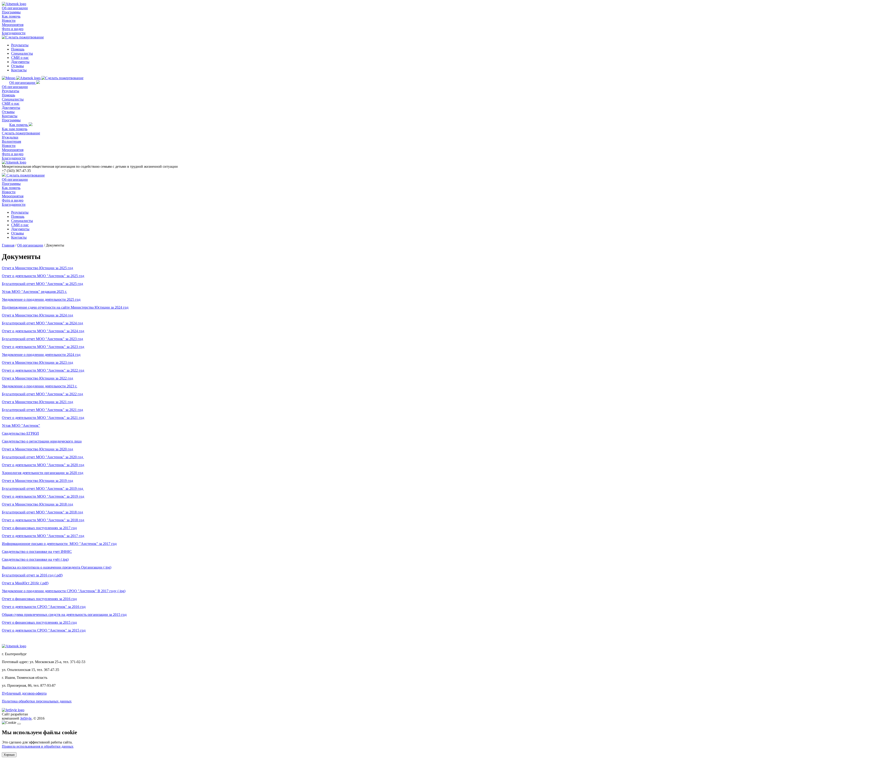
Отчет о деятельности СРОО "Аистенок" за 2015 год (44, 630)
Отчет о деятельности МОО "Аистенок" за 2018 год (43, 520)
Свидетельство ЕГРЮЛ (20, 433)
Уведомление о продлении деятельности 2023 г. (39, 386)
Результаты (20, 45)
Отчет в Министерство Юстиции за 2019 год (37, 481)
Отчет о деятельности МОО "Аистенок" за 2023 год (43, 347)
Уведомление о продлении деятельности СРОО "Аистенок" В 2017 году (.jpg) (63, 591)
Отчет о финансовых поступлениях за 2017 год (39, 528)
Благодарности (13, 33)
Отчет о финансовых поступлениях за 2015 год (39, 622)
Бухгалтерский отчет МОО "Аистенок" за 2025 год (42, 284)
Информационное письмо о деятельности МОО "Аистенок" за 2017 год (59, 544)
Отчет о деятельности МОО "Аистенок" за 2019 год (43, 496)
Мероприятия (12, 25)
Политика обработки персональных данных (37, 701)
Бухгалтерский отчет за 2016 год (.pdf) (32, 575)
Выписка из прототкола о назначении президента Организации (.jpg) (56, 567)
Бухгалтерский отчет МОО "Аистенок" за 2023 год (42, 339)
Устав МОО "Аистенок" (21, 425)
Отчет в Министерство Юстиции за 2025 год (37, 268)
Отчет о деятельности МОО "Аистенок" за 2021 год (43, 418)
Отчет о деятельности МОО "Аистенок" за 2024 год (43, 331)
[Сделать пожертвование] (23, 37)
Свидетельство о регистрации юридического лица (42, 441)
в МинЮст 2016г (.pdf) (29, 583)
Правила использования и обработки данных (37, 746)
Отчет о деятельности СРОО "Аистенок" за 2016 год (44, 607)
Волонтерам (11, 141)
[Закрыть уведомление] (19, 723)
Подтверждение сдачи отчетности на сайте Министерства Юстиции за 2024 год (65, 307)
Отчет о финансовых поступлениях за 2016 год (39, 599)
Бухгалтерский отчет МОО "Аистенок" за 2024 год (42, 323)
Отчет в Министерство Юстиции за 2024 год (37, 315)
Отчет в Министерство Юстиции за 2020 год (37, 449)
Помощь (17, 49)
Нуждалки (10, 137)
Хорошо (9, 754)
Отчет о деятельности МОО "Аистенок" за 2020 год (43, 465)
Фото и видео (12, 29)
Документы (20, 62)
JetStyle (26, 718)
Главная (8, 245)
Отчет (6, 583)
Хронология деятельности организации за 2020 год (42, 473)
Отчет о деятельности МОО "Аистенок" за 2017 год (43, 536)
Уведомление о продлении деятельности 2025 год (41, 299)
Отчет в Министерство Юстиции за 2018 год (37, 504)
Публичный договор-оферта (24, 693)
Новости (9, 20)
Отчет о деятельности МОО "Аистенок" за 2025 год (43, 276)
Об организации (15, 8)
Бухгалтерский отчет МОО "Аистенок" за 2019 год (43, 488)
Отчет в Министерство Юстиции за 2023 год (37, 362)
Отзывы (17, 66)
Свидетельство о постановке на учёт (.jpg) (35, 559)
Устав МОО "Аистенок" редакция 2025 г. (34, 292)
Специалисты (22, 53)
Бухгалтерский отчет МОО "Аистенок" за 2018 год (42, 512)
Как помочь (11, 16)
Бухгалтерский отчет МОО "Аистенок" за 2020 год (43, 457)
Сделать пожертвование (21, 133)
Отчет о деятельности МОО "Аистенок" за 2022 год (43, 370)
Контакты (19, 70)
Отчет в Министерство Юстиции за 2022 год (37, 378)
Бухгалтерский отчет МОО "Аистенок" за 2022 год (42, 394)
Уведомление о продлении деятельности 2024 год (41, 355)
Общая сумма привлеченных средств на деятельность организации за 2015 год (64, 615)
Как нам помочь (14, 129)
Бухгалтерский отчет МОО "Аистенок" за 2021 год (42, 410)
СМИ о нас (20, 58)
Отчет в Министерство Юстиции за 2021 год (37, 402)
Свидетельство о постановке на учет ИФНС (37, 551)
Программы (11, 12)
